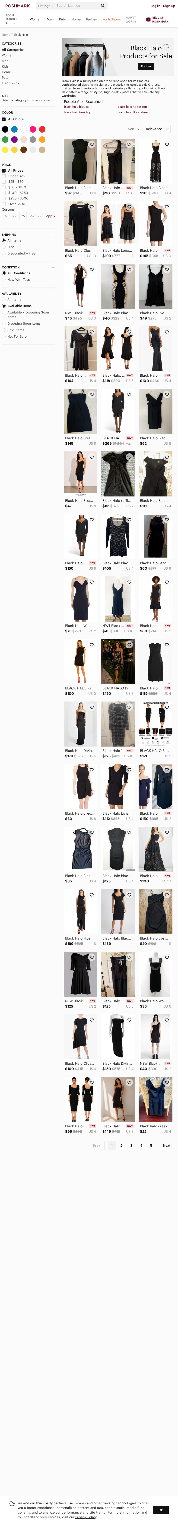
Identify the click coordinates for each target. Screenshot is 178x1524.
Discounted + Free (21, 253)
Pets (5, 77)
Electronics (10, 83)
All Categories (13, 50)
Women (35, 19)
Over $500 (16, 204)
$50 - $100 (17, 187)
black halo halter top (132, 107)
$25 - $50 (16, 181)
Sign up (169, 6)
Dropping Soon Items (24, 323)
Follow (146, 66)
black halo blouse (76, 107)
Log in (155, 6)
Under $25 (16, 176)
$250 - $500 (18, 198)
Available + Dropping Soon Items (28, 314)
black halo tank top (77, 112)
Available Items (19, 306)
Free (10, 247)
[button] (46, 5)
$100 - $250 (18, 193)
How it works (131, 19)
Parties (91, 19)
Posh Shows (111, 19)
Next (166, 1145)
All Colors (15, 119)
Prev (96, 1145)
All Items (14, 240)
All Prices (15, 170)
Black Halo (20, 35)
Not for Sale (17, 336)
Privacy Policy (85, 1517)
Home (76, 19)
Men (50, 19)
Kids (62, 19)
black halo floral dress (133, 112)
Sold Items (15, 330)
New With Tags (19, 279)
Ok (161, 1510)
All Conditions (18, 273)
